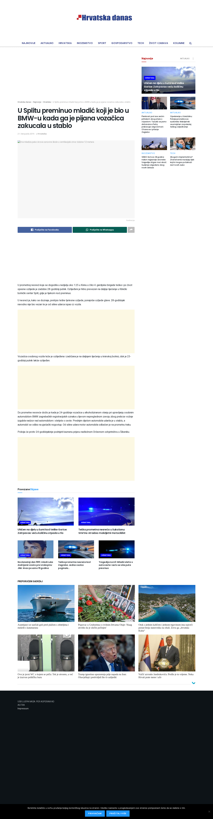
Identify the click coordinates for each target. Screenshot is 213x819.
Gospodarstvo (121, 43)
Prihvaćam (95, 813)
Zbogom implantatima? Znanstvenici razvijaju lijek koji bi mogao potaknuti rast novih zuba (182, 161)
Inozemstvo (85, 43)
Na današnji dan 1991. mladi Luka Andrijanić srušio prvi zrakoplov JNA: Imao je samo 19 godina (35, 565)
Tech (141, 43)
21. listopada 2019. (26, 133)
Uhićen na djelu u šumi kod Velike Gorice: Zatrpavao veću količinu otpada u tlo (42, 531)
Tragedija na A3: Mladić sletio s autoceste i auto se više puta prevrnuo (116, 565)
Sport (102, 43)
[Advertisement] (76, 79)
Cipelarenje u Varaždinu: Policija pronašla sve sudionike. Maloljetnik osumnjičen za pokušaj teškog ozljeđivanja (181, 121)
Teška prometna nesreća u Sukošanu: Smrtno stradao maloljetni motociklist (101, 531)
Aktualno (47, 43)
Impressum (23, 708)
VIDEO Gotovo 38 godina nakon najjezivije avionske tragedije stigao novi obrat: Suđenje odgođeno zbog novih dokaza (154, 162)
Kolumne (178, 43)
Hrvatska (65, 43)
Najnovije (28, 43)
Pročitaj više (117, 813)
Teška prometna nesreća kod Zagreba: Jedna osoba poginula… (74, 565)
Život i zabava (158, 43)
